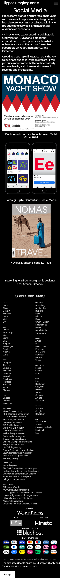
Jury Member (41, 352)
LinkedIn (21, 47)
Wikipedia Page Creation (13, 433)
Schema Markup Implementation (17, 442)
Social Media (41, 330)
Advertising (40, 305)
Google (38, 411)
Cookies (39, 395)
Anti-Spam (40, 400)
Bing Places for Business (13, 444)
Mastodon (7, 376)
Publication (40, 357)
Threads (6, 365)
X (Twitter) (7, 384)
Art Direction (40, 308)
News (5, 316)
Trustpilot (39, 408)
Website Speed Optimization (15, 455)
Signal (5, 338)
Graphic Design (42, 322)
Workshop (39, 360)
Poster (38, 327)
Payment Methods (43, 427)
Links (37, 373)
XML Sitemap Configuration (16, 414)
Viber (5, 335)
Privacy (38, 389)
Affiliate (38, 398)
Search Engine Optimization (15, 419)
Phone (6, 330)
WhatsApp (7, 332)
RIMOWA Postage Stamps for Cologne (20, 468)
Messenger (8, 346)
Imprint (38, 381)
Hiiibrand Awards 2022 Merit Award (18, 498)
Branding (39, 311)
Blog (37, 343)
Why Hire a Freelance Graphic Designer (20, 504)
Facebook (8, 47)
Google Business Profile (13, 430)
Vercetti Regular (10, 465)
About (5, 308)
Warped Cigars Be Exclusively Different (19, 474)
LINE (5, 341)
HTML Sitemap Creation (14, 416)
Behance (7, 371)
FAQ (37, 433)
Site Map (39, 424)
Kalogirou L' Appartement (14, 479)
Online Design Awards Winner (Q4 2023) (20, 495)
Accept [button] (7, 574)
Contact (6, 311)
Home (5, 305)
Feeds (38, 368)
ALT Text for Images (12, 425)
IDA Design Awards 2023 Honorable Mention (22, 492)
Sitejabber (39, 414)
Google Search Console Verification (18, 450)
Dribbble (6, 373)
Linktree (6, 398)
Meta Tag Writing (10, 458)
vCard (5, 355)
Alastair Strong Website (13, 501)
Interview (39, 355)
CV (4, 322)
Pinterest (8, 51)
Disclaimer (39, 384)
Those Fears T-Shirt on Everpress (17, 476)
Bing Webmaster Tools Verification (17, 453)
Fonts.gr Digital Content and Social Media (21, 471)
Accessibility (40, 421)
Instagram (33, 47)
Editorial (38, 316)
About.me (7, 403)
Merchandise (41, 325)
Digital (38, 313)
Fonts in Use (40, 346)
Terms (38, 392)
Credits (38, 371)
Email (5, 349)
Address (6, 352)
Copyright (39, 387)
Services (6, 313)
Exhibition (39, 349)
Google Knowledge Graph (14, 439)
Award (38, 341)
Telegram (7, 343)
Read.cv (6, 400)
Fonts (37, 319)
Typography (40, 333)
